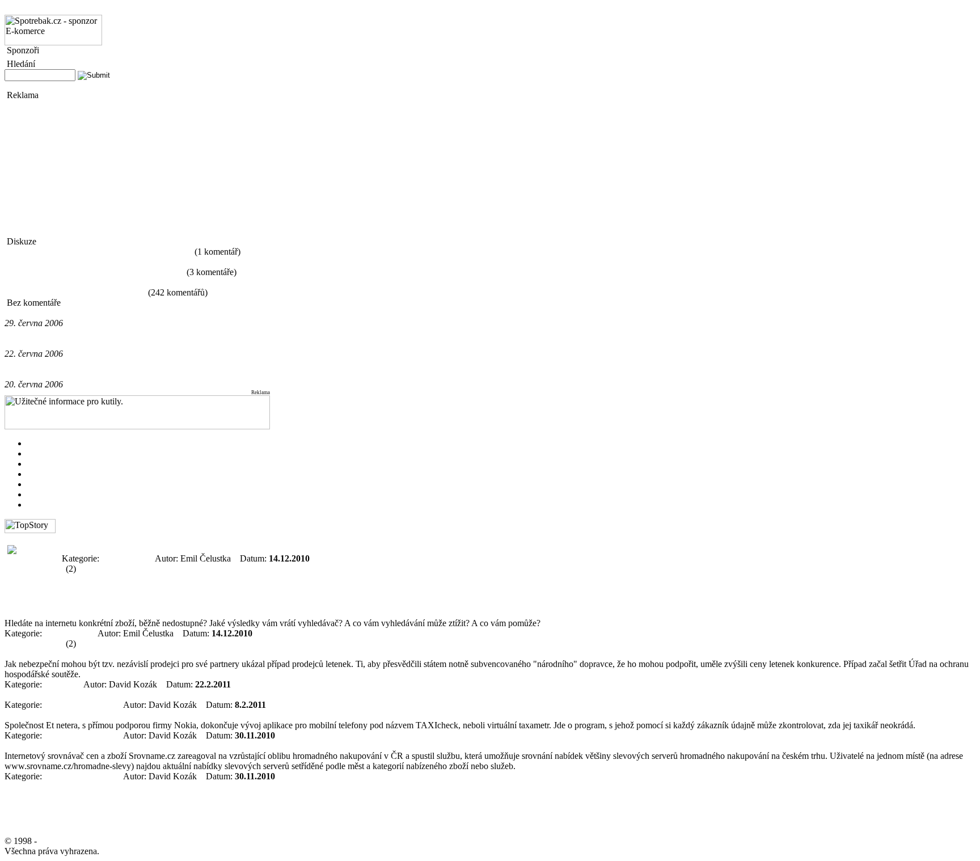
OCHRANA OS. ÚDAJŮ (158, 9)
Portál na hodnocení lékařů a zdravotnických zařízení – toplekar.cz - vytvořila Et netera (160, 694)
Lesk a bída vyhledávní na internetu (68, 538)
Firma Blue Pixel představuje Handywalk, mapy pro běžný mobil (121, 343)
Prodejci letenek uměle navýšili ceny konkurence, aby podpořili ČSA (128, 654)
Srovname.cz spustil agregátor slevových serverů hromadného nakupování (137, 745)
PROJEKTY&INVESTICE (77, 474)
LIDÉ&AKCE (54, 494)
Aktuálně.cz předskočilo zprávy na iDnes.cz (83, 374)
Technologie (124, 558)
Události (59, 684)
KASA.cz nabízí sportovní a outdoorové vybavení (94, 272)
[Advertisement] (39, 168)
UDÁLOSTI (50, 443)
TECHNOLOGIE (60, 484)
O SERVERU (78, 9)
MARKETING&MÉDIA (73, 453)
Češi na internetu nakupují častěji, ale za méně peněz (98, 251)
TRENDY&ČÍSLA (63, 464)
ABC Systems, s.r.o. (77, 841)
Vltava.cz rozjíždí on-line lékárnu (64, 313)
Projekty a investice (79, 705)
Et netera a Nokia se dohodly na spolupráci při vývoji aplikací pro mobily (136, 715)
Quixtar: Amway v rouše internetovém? (75, 292)
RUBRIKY (25, 9)
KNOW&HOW (56, 504)
